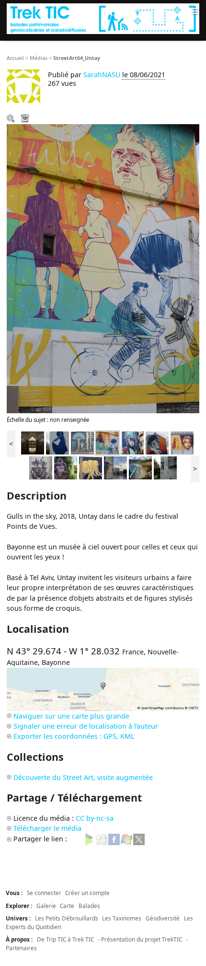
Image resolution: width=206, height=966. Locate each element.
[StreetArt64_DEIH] (132, 442)
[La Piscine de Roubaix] (32, 442)
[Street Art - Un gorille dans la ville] (65, 467)
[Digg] (101, 838)
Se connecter (44, 892)
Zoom (11, 119)
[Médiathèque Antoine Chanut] (165, 467)
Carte (67, 905)
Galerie (46, 905)
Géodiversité (163, 918)
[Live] (126, 838)
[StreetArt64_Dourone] (157, 442)
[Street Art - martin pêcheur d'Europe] (115, 467)
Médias (38, 58)
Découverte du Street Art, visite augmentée (83, 777)
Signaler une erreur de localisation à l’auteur (85, 726)
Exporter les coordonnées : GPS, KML (73, 736)
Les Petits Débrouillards (66, 918)
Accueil (15, 58)
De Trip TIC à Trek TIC (65, 939)
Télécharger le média (26, 119)
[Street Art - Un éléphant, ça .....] (90, 467)
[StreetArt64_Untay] (107, 442)
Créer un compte (87, 892)
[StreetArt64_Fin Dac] (57, 442)
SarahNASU (101, 74)
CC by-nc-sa (95, 818)
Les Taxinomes (121, 918)
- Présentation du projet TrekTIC (140, 939)
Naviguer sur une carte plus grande (71, 716)
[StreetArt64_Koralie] (82, 442)
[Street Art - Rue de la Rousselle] (40, 467)
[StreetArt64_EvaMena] (182, 442)
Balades (89, 905)
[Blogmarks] (89, 838)
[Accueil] (103, 18)
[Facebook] (114, 838)
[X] (139, 838)
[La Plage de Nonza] (140, 467)
